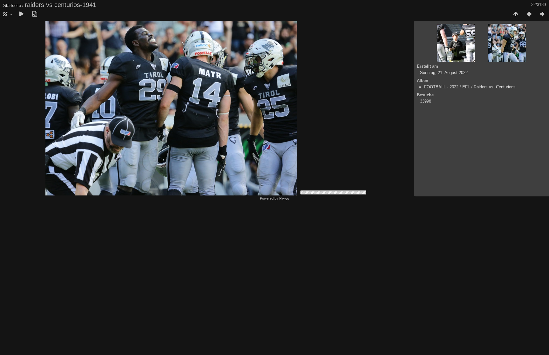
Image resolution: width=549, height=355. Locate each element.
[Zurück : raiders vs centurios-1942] (529, 14)
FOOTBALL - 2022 (441, 87)
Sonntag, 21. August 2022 (444, 72)
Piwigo (284, 198)
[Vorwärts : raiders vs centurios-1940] (542, 14)
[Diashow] (21, 14)
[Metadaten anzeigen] (34, 14)
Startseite (12, 5)
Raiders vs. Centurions (495, 87)
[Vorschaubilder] (515, 14)
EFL (466, 87)
